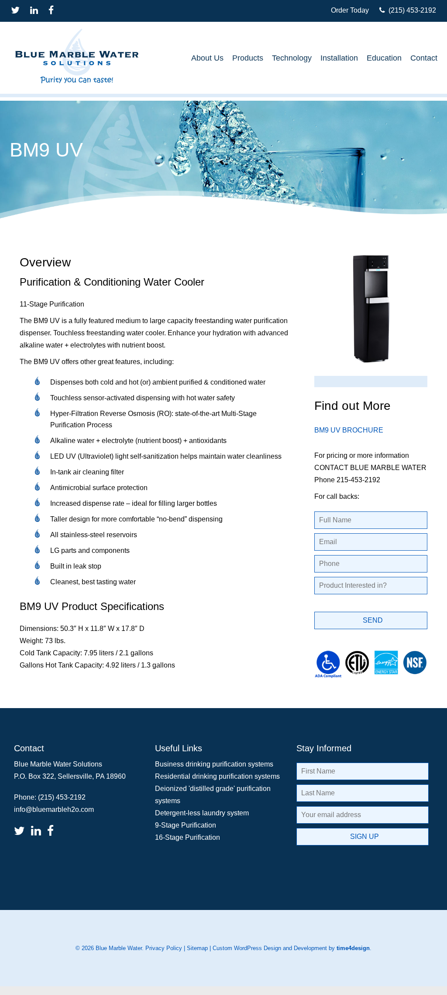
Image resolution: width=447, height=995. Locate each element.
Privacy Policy (163, 948)
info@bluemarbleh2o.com (54, 809)
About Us (207, 58)
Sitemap (197, 948)
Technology (292, 58)
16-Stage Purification (187, 837)
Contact (423, 58)
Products (247, 58)
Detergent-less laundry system (202, 813)
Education (384, 58)
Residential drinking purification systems (217, 776)
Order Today (350, 10)
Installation (339, 58)
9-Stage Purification (185, 825)
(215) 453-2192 (410, 10)
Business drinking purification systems (214, 764)
